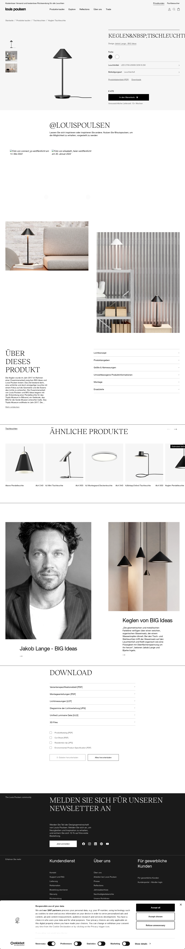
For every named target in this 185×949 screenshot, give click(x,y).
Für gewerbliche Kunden (148, 878)
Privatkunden (158, 3)
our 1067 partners (52, 910)
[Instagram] (89, 843)
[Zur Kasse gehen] (178, 12)
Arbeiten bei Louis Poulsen (105, 877)
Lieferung (54, 881)
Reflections (98, 885)
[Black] (110, 57)
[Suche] (174, 12)
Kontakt (53, 872)
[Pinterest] (101, 843)
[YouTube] (107, 843)
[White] (117, 57)
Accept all (155, 907)
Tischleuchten (11, 428)
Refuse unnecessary (155, 925)
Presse (97, 881)
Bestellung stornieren (59, 890)
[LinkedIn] (95, 843)
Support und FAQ (57, 877)
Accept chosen (155, 916)
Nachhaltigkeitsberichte (104, 894)
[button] (30, 173)
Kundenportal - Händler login (150, 882)
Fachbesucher (173, 3)
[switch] (78, 943)
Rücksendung (55, 898)
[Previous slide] (168, 429)
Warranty (53, 894)
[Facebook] (83, 843)
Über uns (98, 872)
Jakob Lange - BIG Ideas (125, 43)
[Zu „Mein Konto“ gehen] (169, 12)
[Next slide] (175, 429)
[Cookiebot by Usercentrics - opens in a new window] (17, 944)
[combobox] (92, 686)
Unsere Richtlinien (101, 898)
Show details (141, 943)
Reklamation (55, 885)
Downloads (136, 79)
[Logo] (15, 9)
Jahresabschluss (101, 890)
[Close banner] (181, 905)
